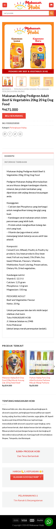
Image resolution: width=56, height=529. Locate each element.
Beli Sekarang (14, 115)
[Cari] (51, 13)
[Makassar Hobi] (28, 5)
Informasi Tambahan (15, 162)
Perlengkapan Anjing (13, 91)
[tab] (28, 156)
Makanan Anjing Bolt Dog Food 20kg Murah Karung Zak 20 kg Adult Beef (13, 380)
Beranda (6, 89)
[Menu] (4, 5)
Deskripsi (9, 156)
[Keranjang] (51, 5)
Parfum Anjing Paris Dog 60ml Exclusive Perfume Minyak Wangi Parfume (39, 380)
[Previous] (6, 48)
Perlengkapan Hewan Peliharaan (31, 89)
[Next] (49, 48)
